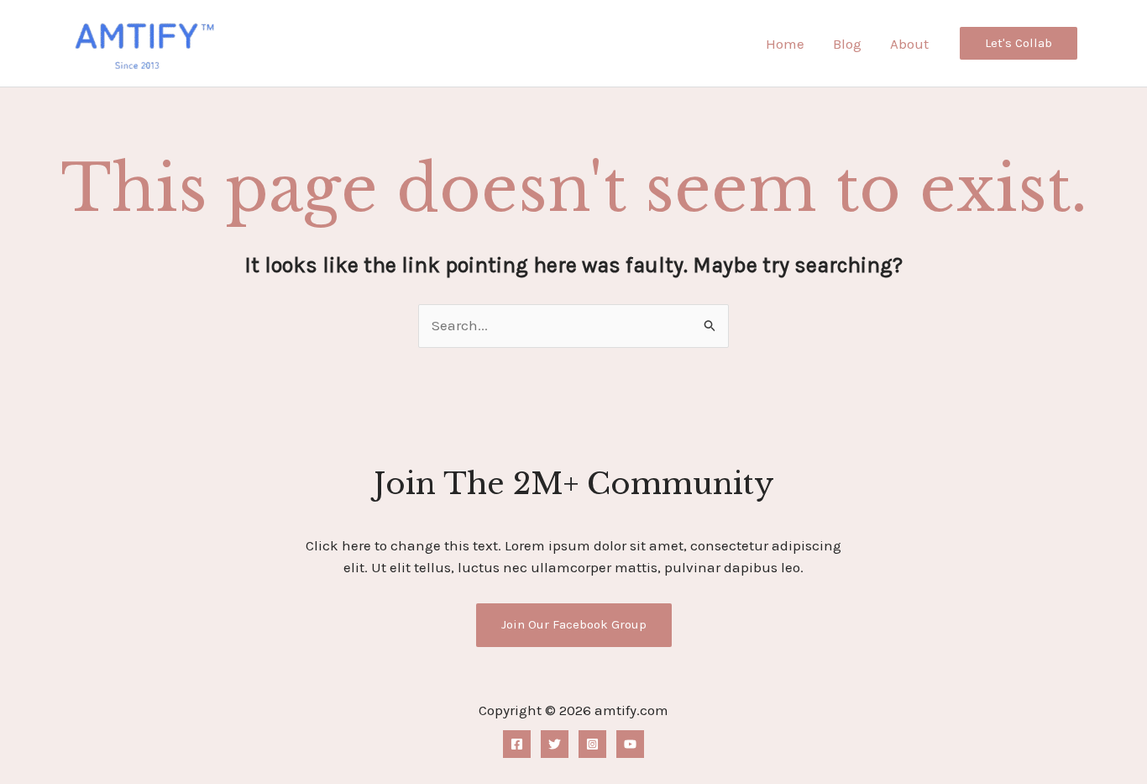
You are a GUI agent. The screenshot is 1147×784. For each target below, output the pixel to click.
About (909, 43)
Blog (847, 43)
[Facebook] (517, 744)
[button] (1018, 43)
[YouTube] (630, 744)
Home (785, 43)
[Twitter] (554, 744)
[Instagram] (592, 744)
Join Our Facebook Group (574, 624)
